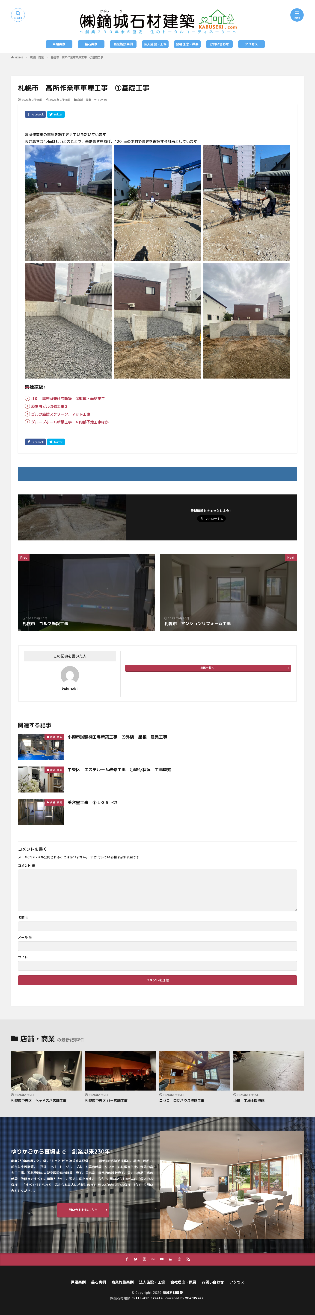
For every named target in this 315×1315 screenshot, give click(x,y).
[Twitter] (56, 114)
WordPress (194, 1298)
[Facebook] (35, 114)
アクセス (251, 44)
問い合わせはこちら (83, 1210)
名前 (23, 917)
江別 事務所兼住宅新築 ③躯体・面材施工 (68, 398)
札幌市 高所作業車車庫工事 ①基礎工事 (77, 57)
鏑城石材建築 (173, 1292)
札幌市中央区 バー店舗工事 (106, 1100)
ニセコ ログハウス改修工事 (181, 1100)
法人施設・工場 (155, 44)
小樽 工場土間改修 (248, 1100)
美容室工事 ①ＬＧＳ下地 (92, 802)
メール (25, 937)
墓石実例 (91, 44)
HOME (19, 57)
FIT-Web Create (149, 1298)
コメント (26, 865)
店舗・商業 (37, 57)
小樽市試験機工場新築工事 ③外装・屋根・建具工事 (117, 737)
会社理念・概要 (187, 44)
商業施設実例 (123, 44)
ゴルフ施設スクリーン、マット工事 (60, 414)
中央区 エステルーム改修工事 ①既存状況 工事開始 (119, 769)
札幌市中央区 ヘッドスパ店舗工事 (38, 1100)
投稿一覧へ (207, 668)
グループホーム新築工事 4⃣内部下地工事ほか (70, 422)
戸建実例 (59, 44)
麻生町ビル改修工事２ (49, 406)
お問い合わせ (219, 44)
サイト (23, 957)
